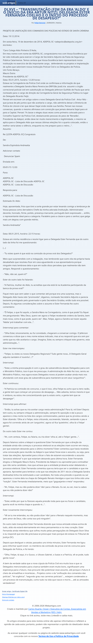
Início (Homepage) (8, 594)
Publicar (21, 3)
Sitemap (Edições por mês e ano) (13, 597)
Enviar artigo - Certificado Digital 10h (14, 591)
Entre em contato (8, 600)
